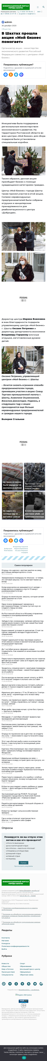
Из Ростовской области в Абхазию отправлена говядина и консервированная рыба (22, 614)
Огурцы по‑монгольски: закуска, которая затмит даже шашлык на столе (23, 598)
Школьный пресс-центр (30, 969)
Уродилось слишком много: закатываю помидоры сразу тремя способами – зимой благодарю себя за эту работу (23, 670)
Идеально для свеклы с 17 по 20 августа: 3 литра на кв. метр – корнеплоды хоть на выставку (23, 693)
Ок (24, 1058)
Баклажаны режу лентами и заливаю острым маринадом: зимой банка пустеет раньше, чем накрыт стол (22, 726)
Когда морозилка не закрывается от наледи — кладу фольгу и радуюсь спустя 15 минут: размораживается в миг (22, 589)
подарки (24, 552)
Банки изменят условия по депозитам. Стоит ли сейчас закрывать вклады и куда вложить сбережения (22, 632)
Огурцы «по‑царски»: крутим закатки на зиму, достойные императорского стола (22, 571)
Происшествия (8, 972)
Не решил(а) (11, 859)
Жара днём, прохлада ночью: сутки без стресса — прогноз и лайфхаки (22, 710)
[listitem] (5, 75)
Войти (4, 949)
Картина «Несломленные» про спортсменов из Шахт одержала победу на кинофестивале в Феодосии (22, 751)
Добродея (8, 548)
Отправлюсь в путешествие (17, 851)
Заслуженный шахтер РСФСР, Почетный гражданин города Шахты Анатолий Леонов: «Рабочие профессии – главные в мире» (21, 796)
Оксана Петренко (21, 550)
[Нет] (44, 1053)
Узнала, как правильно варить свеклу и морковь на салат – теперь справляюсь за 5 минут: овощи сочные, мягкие (23, 702)
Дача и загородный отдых (17, 846)
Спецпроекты (7, 975)
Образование (25, 966)
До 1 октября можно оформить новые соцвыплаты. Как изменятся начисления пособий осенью (23, 651)
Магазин (5, 941)
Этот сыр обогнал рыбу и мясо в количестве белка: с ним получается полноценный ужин (21, 742)
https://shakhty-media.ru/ (29, 890)
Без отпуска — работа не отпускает (20, 848)
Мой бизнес (8, 550)
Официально (25, 972)
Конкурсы (6, 943)
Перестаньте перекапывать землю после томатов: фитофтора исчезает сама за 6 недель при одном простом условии (23, 660)
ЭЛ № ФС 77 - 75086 (28, 896)
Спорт (22, 963)
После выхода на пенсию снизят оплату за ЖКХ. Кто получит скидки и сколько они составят (22, 678)
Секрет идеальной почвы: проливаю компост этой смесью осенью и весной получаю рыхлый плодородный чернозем (22, 642)
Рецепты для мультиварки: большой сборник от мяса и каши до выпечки (22, 804)
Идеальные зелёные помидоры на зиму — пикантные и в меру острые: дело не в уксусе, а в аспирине (23, 760)
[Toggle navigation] (37, 7)
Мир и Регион (7, 969)
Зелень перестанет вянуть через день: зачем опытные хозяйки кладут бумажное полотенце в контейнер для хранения (23, 769)
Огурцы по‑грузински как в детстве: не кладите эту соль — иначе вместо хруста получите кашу (22, 735)
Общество (6, 29)
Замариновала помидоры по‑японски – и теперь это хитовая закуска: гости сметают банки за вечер (22, 580)
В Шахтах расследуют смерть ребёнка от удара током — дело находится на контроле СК (22, 787)
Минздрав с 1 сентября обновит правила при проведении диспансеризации (21, 718)
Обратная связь (26, 975)
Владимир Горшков (20, 546)
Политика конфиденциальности (15, 946)
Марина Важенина (21, 548)
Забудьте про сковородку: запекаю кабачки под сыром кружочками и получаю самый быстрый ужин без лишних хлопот (22, 623)
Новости (5, 963)
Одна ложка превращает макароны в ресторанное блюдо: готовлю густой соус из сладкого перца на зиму (21, 606)
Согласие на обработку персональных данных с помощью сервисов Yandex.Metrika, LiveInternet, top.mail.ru (22, 916)
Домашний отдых (13, 853)
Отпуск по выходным (15, 843)
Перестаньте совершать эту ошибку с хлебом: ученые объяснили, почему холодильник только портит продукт (23, 779)
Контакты (6, 938)
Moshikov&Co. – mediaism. (29, 990)
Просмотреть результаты (23, 866)
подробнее (13, 1050)
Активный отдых (13, 856)
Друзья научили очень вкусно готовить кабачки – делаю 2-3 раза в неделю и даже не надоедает (23, 686)
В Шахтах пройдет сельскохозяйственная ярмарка (20, 812)
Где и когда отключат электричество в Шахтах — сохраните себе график (18, 819)
